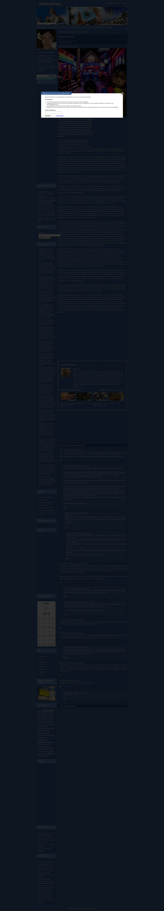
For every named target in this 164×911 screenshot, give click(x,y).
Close (122, 93)
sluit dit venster (59, 115)
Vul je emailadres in (50, 110)
